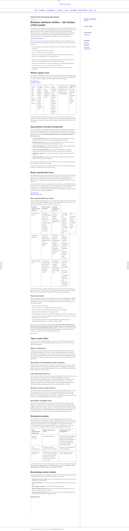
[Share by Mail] (32, 513)
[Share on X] (32, 500)
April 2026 (86, 42)
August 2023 (86, 44)
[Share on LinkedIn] (32, 505)
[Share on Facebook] (32, 498)
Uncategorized (87, 34)
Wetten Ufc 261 (34, 333)
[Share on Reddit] (32, 511)
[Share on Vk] (32, 509)
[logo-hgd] (64, 4)
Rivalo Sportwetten (35, 81)
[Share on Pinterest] (32, 502)
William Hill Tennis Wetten (36, 194)
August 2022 (86, 47)
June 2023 (86, 45)
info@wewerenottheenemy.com (58, 529)
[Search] (94, 10)
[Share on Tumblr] (32, 507)
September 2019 (87, 49)
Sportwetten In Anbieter (36, 82)
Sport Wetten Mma (35, 193)
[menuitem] (36, 10)
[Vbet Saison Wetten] (1, 265)
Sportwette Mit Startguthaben (37, 38)
